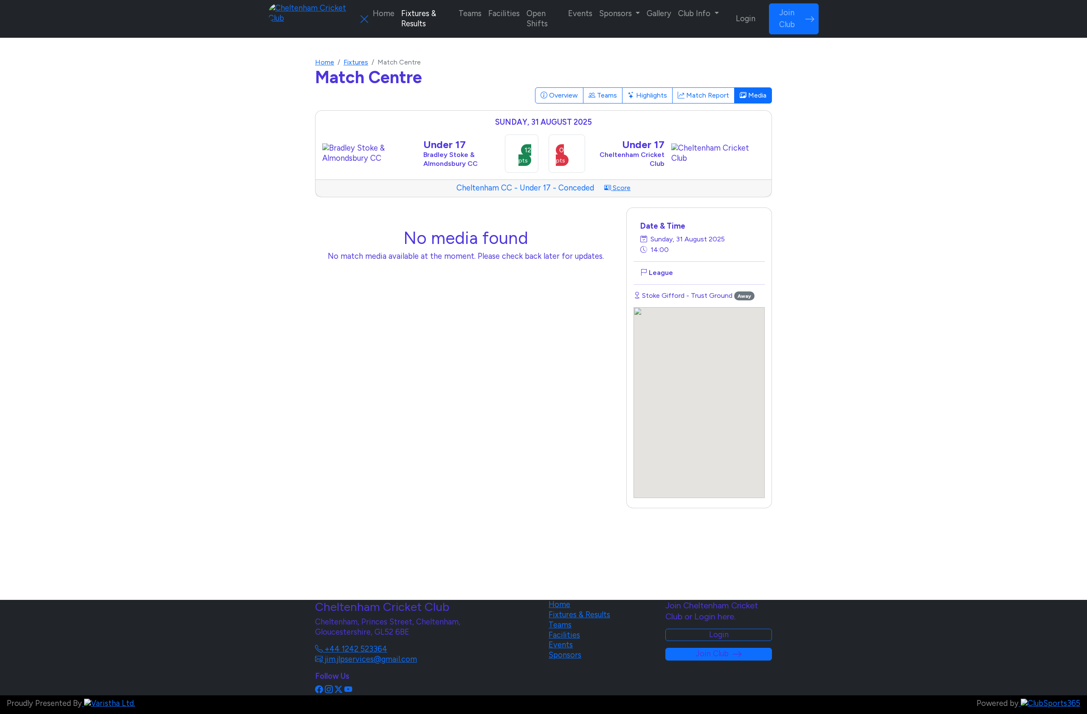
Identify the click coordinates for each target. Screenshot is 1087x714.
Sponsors (565, 655)
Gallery (659, 13)
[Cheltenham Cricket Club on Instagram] (328, 689)
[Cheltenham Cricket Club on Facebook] (319, 689)
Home (383, 13)
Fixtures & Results (418, 18)
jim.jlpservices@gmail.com (370, 659)
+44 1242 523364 (355, 649)
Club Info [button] (695, 13)
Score (621, 188)
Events (580, 13)
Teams (470, 13)
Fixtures (356, 62)
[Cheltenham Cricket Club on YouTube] (348, 689)
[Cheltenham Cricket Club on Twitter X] (338, 689)
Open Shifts (537, 18)
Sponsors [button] (616, 13)
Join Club (787, 18)
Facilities (504, 13)
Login (745, 18)
